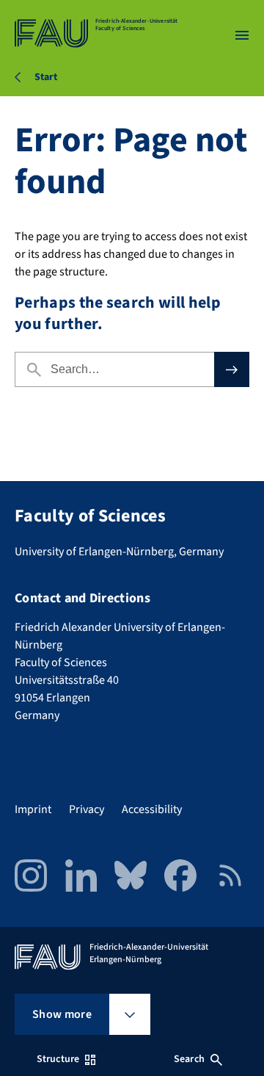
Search (189, 1059)
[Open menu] (242, 35)
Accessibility (152, 809)
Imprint (33, 809)
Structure (58, 1059)
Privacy (86, 809)
